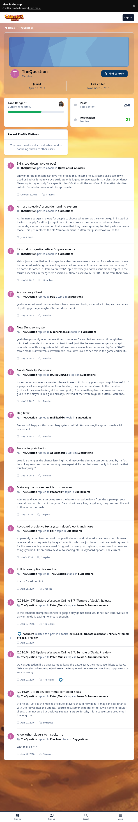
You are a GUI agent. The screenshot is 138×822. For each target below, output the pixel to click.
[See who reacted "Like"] (61, 679)
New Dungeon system (32, 327)
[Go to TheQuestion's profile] (11, 165)
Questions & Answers (71, 168)
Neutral (84, 121)
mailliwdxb (57, 417)
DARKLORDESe (59, 374)
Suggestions (65, 211)
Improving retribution (32, 448)
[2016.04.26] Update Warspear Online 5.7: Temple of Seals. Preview (64, 652)
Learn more (7, 6)
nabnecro (28, 634)
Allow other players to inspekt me (40, 734)
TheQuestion (28, 168)
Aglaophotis (57, 452)
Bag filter (23, 413)
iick (52, 531)
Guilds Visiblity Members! (34, 370)
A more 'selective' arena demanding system (47, 206)
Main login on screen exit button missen (44, 487)
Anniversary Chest (29, 292)
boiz (52, 296)
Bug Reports (82, 492)
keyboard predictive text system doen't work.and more (55, 526)
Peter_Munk (57, 605)
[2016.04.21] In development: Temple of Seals (49, 692)
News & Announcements (92, 605)
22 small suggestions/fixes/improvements (46, 249)
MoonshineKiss (59, 331)
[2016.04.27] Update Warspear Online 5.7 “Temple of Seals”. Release (64, 600)
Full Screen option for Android (37, 569)
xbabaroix (56, 492)
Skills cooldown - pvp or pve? (36, 163)
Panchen (55, 739)
